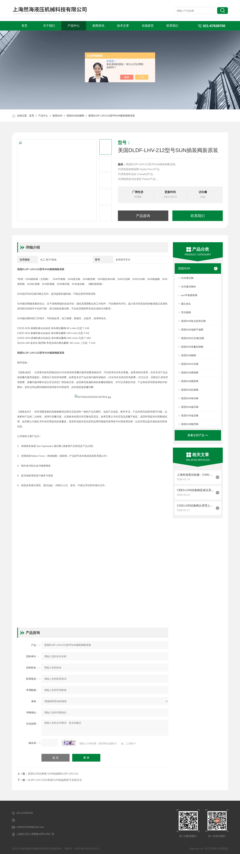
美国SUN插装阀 (189, 381)
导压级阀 (186, 312)
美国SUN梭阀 (188, 355)
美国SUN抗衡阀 (75, 115)
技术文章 (123, 25)
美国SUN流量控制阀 (192, 346)
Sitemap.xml (196, 848)
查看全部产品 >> (197, 435)
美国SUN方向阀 (189, 364)
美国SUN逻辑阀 (189, 372)
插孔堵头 (186, 303)
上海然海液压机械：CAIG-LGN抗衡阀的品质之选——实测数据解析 (195, 474)
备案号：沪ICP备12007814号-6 (82, 848)
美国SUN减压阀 (189, 407)
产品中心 (74, 25)
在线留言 (148, 25)
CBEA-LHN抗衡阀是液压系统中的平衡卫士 (195, 490)
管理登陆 (223, 848)
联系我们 (172, 25)
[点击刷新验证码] (69, 743)
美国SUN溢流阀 (189, 415)
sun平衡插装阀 (189, 295)
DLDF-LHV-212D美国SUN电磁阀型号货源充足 (55, 779)
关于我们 (49, 25)
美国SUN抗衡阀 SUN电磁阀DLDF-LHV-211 (53, 773)
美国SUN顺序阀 (189, 424)
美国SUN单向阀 (189, 398)
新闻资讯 (98, 25)
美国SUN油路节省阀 (192, 329)
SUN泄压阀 (187, 278)
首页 (24, 25)
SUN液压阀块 (188, 286)
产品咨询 (143, 216)
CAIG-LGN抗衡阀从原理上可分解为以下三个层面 (195, 505)
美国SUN (57, 115)
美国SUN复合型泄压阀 (193, 321)
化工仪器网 (211, 848)
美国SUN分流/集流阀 (192, 338)
